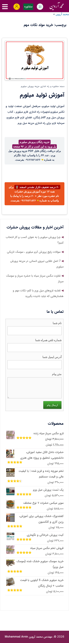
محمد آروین (62, 14)
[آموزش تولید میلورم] (34, 60)
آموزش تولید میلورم (42, 95)
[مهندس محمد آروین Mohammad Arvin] (56, 5)
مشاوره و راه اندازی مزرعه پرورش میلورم (40, 86)
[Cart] (40, 7)
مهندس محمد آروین (28, 637)
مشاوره (28, 6)
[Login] (16, 7)
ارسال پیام (52, 404)
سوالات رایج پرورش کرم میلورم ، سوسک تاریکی (34, 252)
